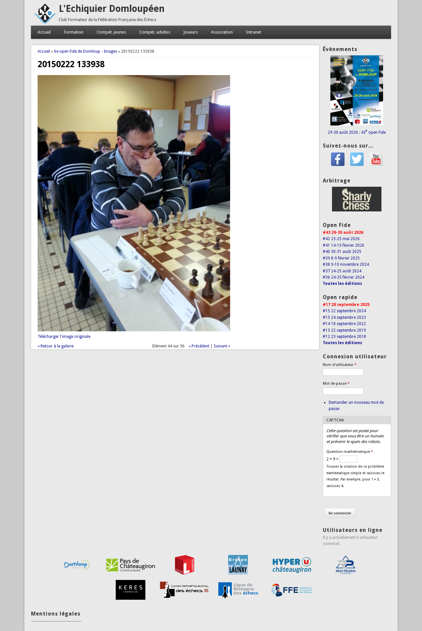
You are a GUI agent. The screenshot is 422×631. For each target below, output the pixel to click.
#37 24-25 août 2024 (342, 271)
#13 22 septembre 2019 (344, 330)
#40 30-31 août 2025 (342, 251)
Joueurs (190, 32)
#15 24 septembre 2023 (344, 317)
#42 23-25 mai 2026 (341, 238)
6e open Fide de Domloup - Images (85, 51)
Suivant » (222, 346)
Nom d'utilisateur (339, 365)
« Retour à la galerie (56, 346)
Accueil (44, 32)
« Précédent (199, 346)
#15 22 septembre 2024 (344, 311)
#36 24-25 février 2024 (343, 277)
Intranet (253, 32)
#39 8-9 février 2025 (341, 258)
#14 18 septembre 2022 (344, 323)
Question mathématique (349, 452)
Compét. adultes (154, 32)
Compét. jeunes (111, 32)
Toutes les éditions (342, 283)
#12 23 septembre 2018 (344, 336)
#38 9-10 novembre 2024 (346, 264)
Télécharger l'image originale (64, 336)
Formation (73, 32)
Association (222, 32)
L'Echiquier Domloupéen (112, 8)
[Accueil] (44, 22)
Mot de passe (336, 383)
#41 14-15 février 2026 (343, 245)
